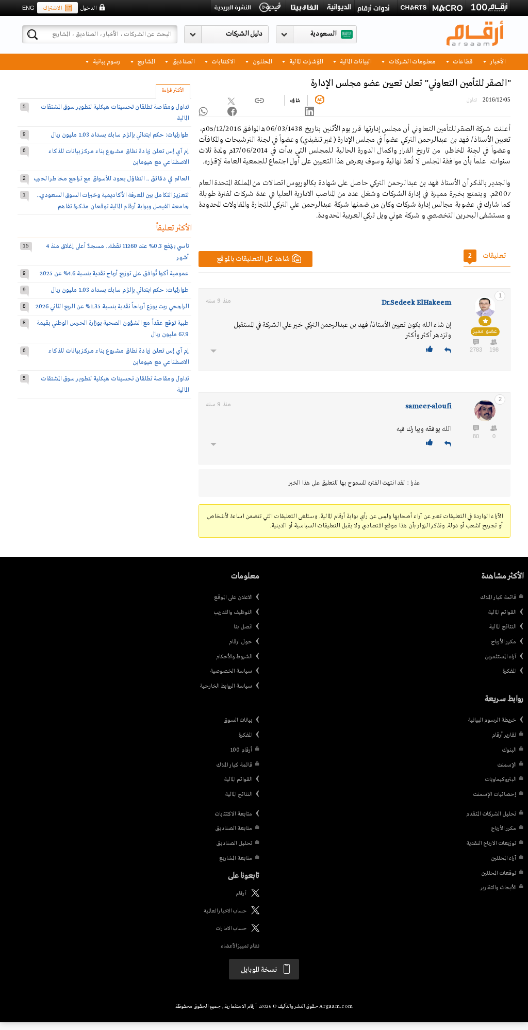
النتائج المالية (502, 626)
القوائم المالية (502, 612)
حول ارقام (240, 641)
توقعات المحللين (498, 873)
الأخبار (497, 61)
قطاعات (462, 61)
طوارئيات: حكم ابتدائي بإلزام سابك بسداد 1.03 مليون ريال (120, 135)
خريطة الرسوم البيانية (492, 720)
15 (26, 245)
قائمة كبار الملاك (498, 597)
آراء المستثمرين (500, 656)
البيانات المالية (354, 61)
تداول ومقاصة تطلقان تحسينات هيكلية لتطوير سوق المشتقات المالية (115, 112)
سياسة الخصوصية (231, 671)
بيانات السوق (237, 720)
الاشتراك (52, 8)
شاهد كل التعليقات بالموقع (253, 259)
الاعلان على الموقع (233, 597)
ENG (28, 8)
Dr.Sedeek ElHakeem (416, 302)
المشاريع (145, 61)
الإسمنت (506, 765)
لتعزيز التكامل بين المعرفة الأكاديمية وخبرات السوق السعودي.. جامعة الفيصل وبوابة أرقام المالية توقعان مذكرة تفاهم (113, 200)
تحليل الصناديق (234, 843)
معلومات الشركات (411, 61)
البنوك (509, 750)
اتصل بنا (243, 626)
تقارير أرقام (504, 735)
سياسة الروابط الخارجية (226, 686)
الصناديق (182, 61)
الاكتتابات (222, 61)
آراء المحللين (503, 858)
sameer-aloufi (428, 406)
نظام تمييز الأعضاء (240, 946)
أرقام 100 (241, 750)
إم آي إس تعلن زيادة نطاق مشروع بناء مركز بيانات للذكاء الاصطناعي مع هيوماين (118, 157)
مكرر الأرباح (503, 641)
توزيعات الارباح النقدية (491, 843)
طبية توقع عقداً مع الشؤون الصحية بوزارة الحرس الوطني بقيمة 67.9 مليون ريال (113, 328)
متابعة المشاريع (235, 858)
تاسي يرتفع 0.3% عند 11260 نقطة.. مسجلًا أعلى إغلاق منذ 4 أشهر (117, 251)
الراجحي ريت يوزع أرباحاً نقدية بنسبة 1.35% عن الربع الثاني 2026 (112, 306)
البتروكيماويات (500, 779)
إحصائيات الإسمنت (494, 794)
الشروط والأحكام (234, 656)
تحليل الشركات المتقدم (491, 814)
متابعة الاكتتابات (233, 814)
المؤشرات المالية (305, 61)
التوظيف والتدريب (232, 612)
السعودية (323, 33)
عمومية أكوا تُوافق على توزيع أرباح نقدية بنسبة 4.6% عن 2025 (114, 273)
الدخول (88, 8)
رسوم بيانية (105, 61)
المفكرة (509, 671)
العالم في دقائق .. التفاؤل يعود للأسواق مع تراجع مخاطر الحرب (111, 178)
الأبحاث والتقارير (498, 887)
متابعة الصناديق (233, 828)
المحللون (261, 61)
